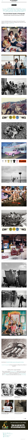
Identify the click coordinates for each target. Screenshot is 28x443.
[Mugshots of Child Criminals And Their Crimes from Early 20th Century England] (20, 406)
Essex (10, 10)
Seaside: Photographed (5, 364)
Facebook (20, 373)
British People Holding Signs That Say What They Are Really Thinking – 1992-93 (7, 413)
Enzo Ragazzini (7, 10)
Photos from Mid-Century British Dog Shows (6, 396)
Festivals (12, 10)
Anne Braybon (17, 9)
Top (24, 418)
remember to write (11, 23)
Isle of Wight (22, 10)
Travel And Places (5, 9)
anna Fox (15, 9)
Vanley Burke (16, 11)
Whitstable (22, 11)
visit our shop (23, 374)
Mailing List (7, 373)
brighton (21, 9)
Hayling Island (18, 10)
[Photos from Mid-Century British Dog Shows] (7, 390)
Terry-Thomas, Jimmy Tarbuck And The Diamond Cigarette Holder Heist (20, 397)
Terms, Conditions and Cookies (7, 435)
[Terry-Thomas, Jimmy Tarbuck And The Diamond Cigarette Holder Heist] (20, 390)
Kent (25, 10)
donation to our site (13, 371)
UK (14, 11)
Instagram (24, 373)
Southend (12, 11)
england (4, 10)
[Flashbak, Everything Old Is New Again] (14, 1)
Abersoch (8, 9)
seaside (6, 11)
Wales (19, 11)
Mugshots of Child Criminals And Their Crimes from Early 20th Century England (20, 413)
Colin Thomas (24, 9)
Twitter (5, 374)
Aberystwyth (11, 9)
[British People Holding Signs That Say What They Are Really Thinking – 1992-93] (7, 406)
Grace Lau (15, 10)
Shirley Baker (9, 11)
